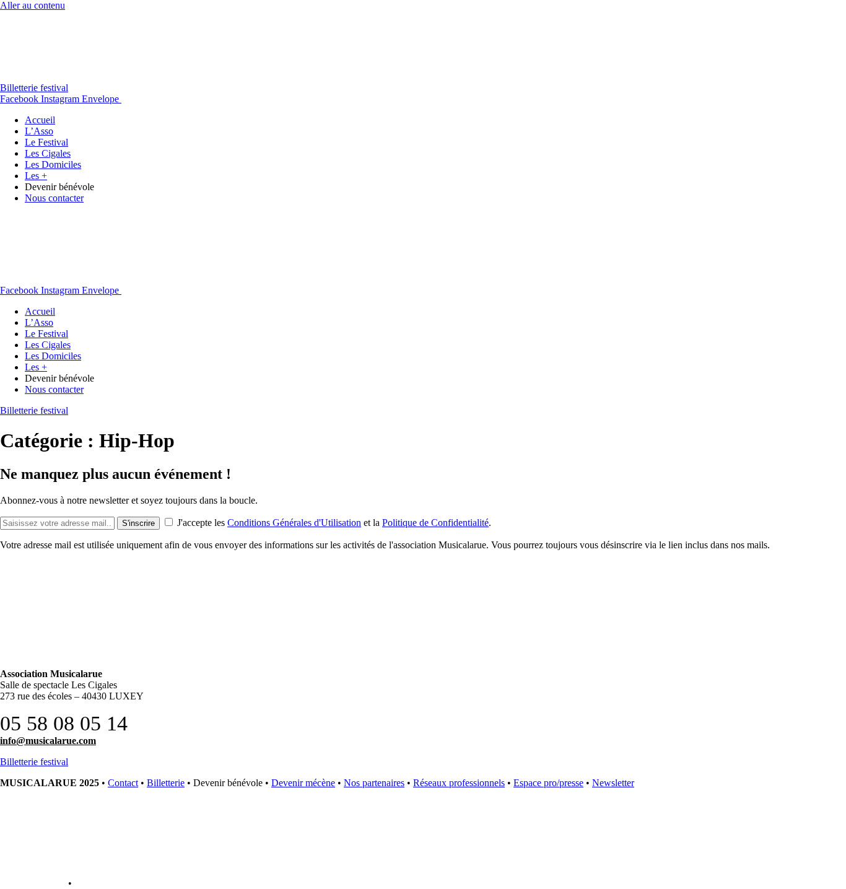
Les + (36, 175)
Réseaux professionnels (459, 782)
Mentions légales (33, 883)
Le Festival (46, 142)
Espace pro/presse (548, 782)
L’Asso (39, 131)
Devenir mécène (303, 782)
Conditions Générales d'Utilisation (294, 522)
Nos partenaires (374, 782)
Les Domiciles (53, 164)
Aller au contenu (32, 5)
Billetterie (166, 782)
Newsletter (613, 782)
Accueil (40, 120)
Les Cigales (48, 153)
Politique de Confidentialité (435, 522)
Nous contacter (54, 198)
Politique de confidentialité (129, 883)
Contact (123, 782)
